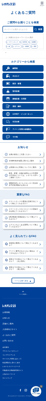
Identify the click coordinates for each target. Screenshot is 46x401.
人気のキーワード (8, 374)
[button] (13, 42)
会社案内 (5, 347)
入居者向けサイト (9, 329)
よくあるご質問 (8, 335)
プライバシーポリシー (10, 351)
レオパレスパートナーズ (11, 366)
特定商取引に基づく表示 (11, 363)
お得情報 (6, 312)
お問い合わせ (7, 341)
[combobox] (23, 29)
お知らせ (6, 318)
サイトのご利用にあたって (12, 359)
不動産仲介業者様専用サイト (12, 370)
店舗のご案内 (7, 324)
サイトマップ (7, 378)
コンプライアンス (8, 355)
